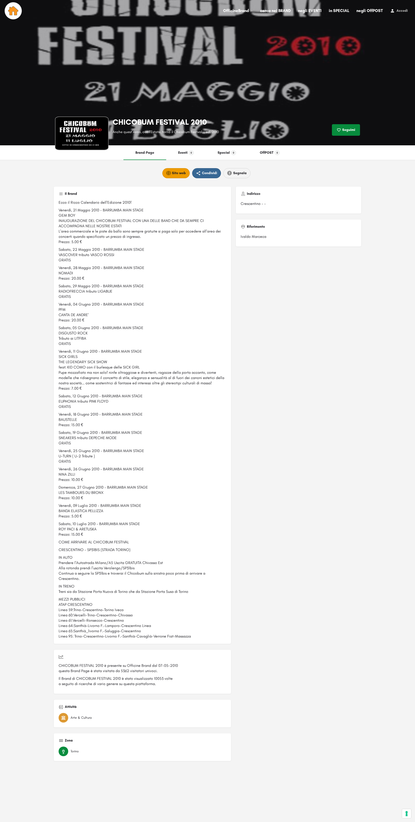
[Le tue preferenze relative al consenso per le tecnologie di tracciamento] (406, 813)
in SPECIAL (339, 10)
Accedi (402, 11)
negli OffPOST (369, 10)
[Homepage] (14, 10)
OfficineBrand (236, 10)
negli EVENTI (310, 10)
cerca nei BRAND (275, 10)
